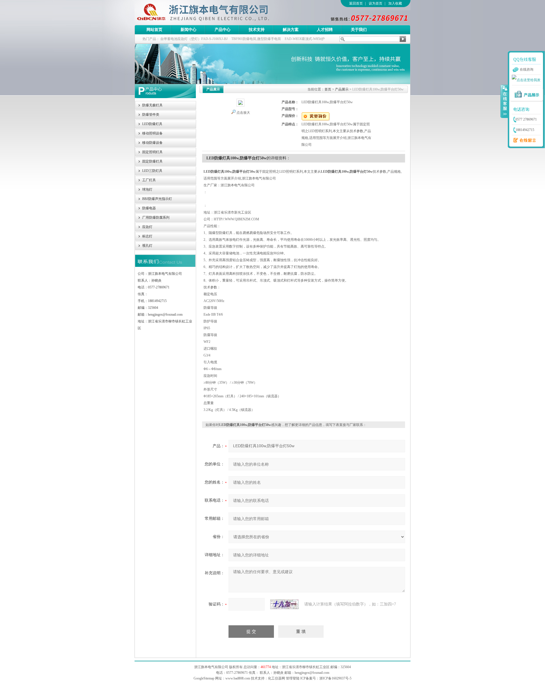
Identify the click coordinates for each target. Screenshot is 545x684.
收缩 (504, 101)
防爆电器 (149, 208)
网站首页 (154, 30)
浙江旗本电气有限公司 (213, 12)
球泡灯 (147, 189)
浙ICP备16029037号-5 (335, 678)
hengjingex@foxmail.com (312, 673)
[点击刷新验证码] (284, 604)
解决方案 (291, 30)
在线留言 (523, 140)
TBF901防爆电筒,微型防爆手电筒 (256, 39)
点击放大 (243, 113)
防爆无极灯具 (152, 105)
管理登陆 (292, 678)
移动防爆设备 (152, 143)
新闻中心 (188, 30)
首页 (327, 89)
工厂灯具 (149, 180)
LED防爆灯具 (152, 124)
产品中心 (222, 30)
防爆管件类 (150, 115)
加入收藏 (395, 3)
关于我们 (359, 30)
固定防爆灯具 (152, 161)
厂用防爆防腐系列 (155, 217)
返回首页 (356, 3)
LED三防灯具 (152, 171)
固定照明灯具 (152, 152)
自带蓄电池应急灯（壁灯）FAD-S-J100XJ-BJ (194, 39)
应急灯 (147, 227)
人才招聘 (325, 30)
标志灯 (147, 236)
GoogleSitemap (204, 678)
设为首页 (375, 3)
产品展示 (342, 89)
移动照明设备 (152, 133)
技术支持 (257, 30)
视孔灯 (147, 246)
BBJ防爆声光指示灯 (157, 199)
